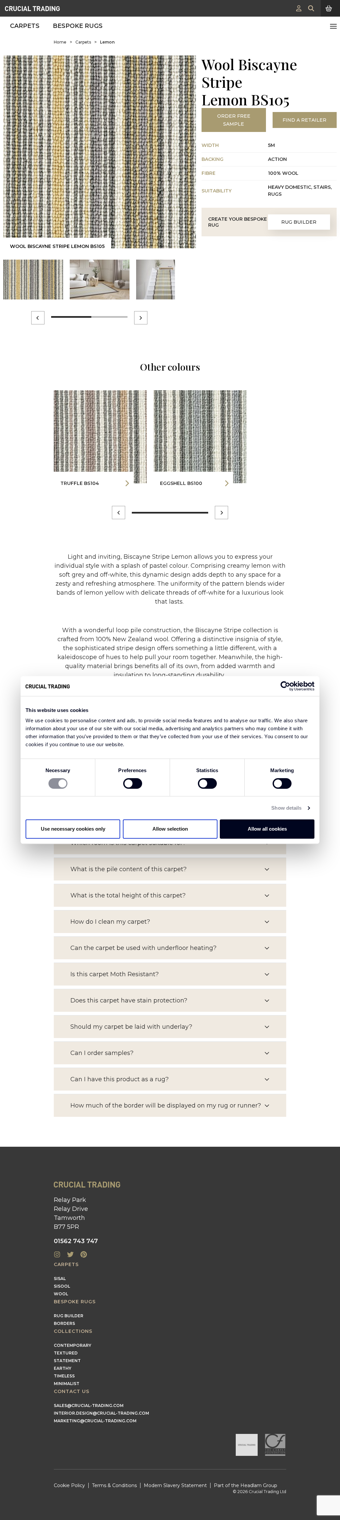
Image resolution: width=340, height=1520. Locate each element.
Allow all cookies (267, 829)
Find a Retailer (304, 120)
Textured (66, 1352)
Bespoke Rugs (78, 26)
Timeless (64, 1375)
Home (60, 42)
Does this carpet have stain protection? (128, 1000)
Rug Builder (298, 222)
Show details (286, 808)
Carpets (25, 26)
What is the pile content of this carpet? (128, 869)
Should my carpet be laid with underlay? (131, 1026)
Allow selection (170, 829)
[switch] (132, 783)
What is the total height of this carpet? (128, 895)
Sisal (60, 1278)
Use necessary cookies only (73, 829)
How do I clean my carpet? (110, 921)
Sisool (62, 1286)
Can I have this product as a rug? (119, 1079)
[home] (32, 8)
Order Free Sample (233, 120)
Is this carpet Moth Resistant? (114, 974)
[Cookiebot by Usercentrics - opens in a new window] (285, 686)
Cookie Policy (69, 1485)
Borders (64, 1323)
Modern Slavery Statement (175, 1485)
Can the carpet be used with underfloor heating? (143, 948)
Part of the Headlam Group (245, 1485)
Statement (67, 1360)
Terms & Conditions (114, 1485)
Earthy (62, 1368)
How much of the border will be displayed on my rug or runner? (165, 1105)
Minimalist (66, 1383)
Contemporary (72, 1345)
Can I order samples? (101, 1053)
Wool (61, 1293)
